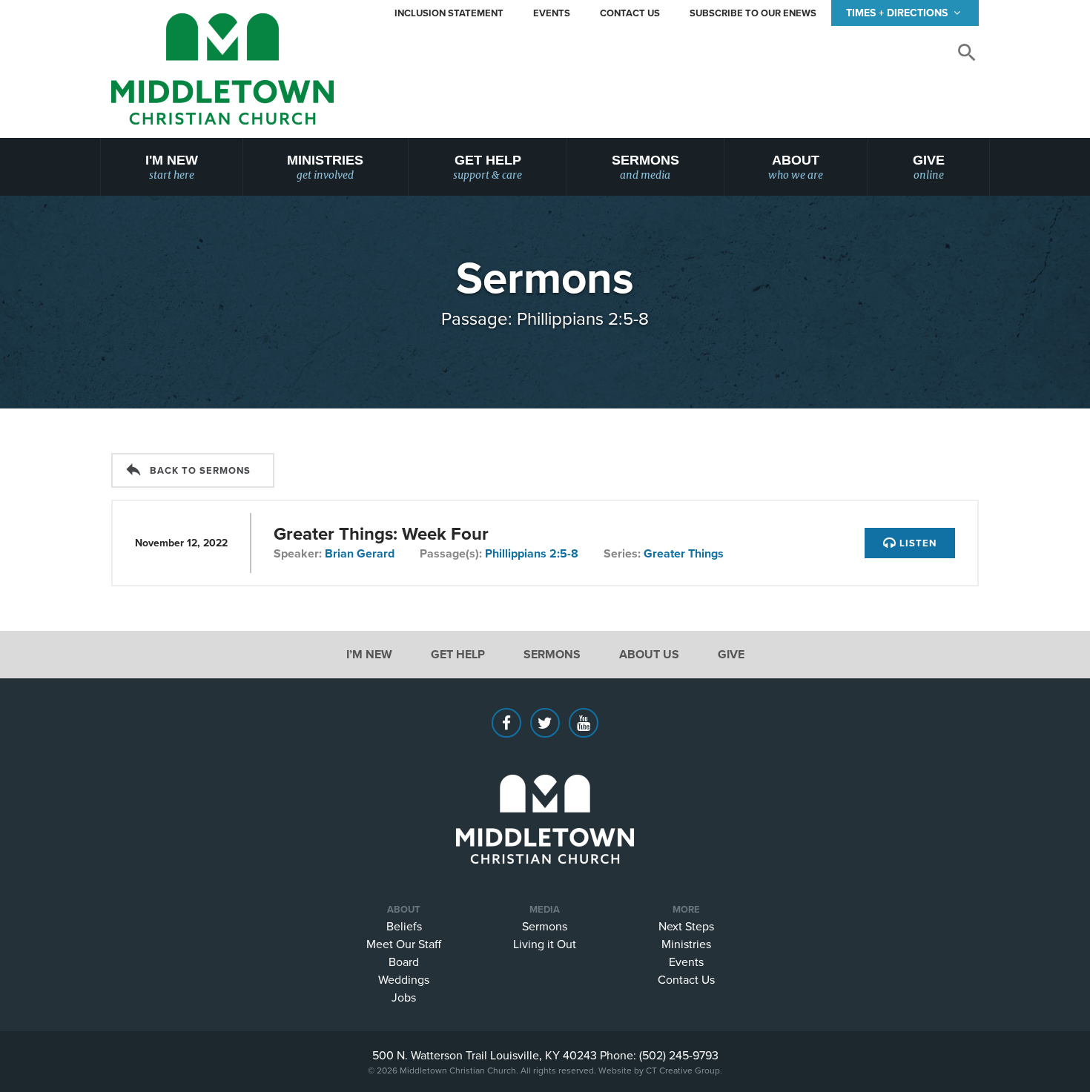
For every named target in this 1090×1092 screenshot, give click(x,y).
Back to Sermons (200, 470)
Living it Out (544, 944)
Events (551, 13)
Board (404, 961)
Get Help (487, 167)
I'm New (171, 167)
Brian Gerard (359, 553)
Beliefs (404, 926)
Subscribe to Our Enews (753, 13)
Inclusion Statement (448, 13)
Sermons (645, 167)
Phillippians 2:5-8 (531, 553)
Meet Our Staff (403, 944)
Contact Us (630, 13)
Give (929, 167)
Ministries (325, 167)
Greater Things (684, 553)
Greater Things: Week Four (381, 533)
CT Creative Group (683, 1070)
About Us (649, 654)
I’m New (369, 654)
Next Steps (686, 926)
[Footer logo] (545, 797)
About (795, 167)
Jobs (404, 997)
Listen (916, 543)
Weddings (403, 979)
